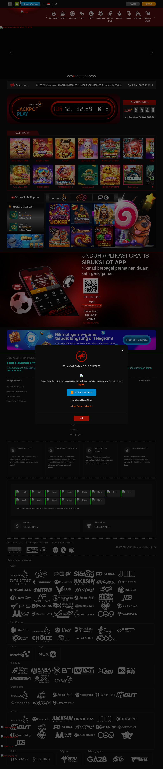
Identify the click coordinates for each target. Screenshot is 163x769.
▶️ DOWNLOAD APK (81, 392)
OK (81, 418)
